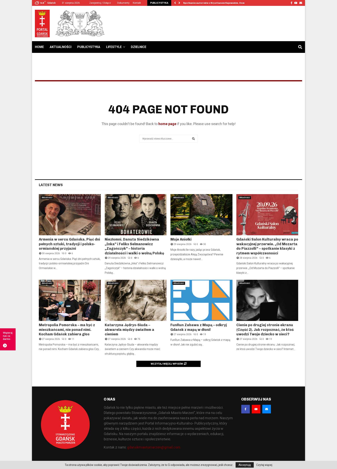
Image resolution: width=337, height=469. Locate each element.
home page (167, 124)
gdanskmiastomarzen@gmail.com (153, 447)
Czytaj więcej (264, 465)
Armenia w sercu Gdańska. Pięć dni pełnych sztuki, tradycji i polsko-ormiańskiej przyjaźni (69, 244)
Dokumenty (123, 3)
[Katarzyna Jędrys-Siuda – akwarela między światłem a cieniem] (136, 300)
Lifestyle (114, 47)
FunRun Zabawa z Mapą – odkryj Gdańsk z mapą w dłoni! (198, 327)
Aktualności (60, 47)
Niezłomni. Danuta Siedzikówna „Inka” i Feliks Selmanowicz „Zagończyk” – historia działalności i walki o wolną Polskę (134, 246)
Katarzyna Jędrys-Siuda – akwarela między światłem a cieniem (129, 329)
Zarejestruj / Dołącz (100, 3)
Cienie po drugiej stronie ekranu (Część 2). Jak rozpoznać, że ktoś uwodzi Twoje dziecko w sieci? (265, 329)
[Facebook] (245, 409)
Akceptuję (245, 464)
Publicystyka (88, 47)
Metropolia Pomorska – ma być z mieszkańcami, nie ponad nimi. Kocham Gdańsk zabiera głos (67, 329)
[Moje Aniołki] (201, 214)
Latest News (51, 185)
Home (39, 47)
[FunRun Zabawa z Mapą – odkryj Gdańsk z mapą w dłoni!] (201, 300)
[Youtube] (256, 409)
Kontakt (137, 3)
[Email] (266, 409)
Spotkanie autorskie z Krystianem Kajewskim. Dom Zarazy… (219, 3)
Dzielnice (138, 47)
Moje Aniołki (181, 239)
